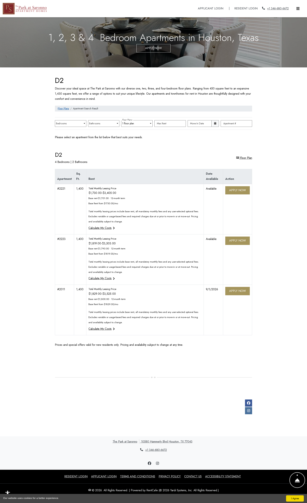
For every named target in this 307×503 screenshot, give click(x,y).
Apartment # (229, 123)
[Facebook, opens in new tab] (248, 403)
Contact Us (193, 476)
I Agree (295, 498)
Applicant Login (212, 8)
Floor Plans (63, 108)
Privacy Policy (170, 476)
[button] (244, 158)
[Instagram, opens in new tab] (248, 410)
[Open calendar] (215, 123)
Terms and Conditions (137, 476)
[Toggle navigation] (297, 9)
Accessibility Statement (223, 476)
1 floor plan (128, 122)
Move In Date (197, 123)
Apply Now (153, 48)
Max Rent (161, 123)
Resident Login (248, 8)
